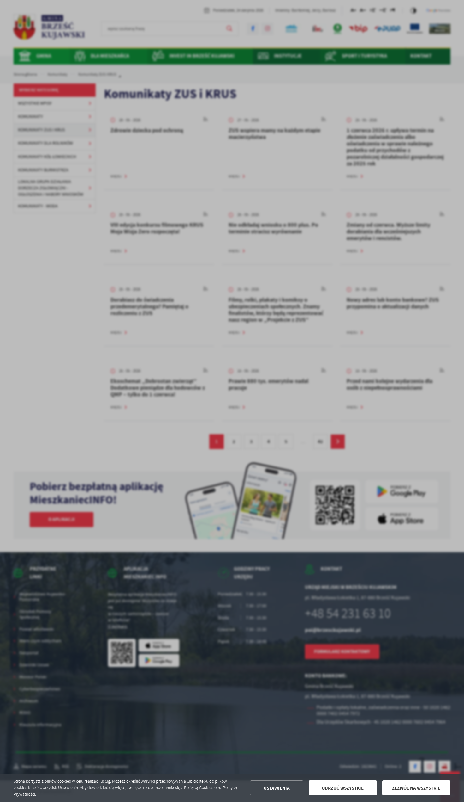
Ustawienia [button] (277, 788)
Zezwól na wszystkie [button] (416, 788)
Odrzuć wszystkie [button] (343, 788)
